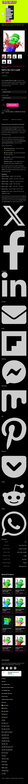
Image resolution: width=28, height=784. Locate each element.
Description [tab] (5, 119)
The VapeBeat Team (6, 684)
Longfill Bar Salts (5, 737)
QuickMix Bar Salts (6, 740)
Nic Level (4, 89)
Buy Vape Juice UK (6, 729)
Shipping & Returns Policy (7, 699)
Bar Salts (6, 743)
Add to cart (12, 105)
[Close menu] (7, 7)
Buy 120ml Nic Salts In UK (7, 746)
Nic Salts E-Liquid (5, 726)
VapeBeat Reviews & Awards (13, 673)
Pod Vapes (4, 755)
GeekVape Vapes (5, 770)
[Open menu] (3, 14)
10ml (3, 743)
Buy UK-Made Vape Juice (7, 693)
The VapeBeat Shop (6, 690)
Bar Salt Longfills (7, 66)
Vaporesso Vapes (5, 758)
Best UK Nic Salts (5, 734)
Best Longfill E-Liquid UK (7, 732)
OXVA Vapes (4, 761)
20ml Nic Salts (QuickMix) (7, 749)
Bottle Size (5, 95)
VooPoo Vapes (5, 764)
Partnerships (5, 705)
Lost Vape (4, 773)
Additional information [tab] (16, 119)
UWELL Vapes (5, 767)
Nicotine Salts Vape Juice (15, 24)
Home (3, 24)
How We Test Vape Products (7, 687)
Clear (3, 99)
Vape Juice (7, 24)
